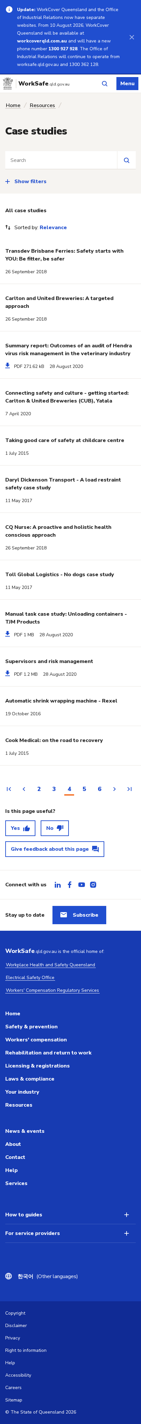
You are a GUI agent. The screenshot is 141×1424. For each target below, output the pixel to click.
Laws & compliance (29, 1079)
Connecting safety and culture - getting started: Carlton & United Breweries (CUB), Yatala (67, 396)
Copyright (15, 1313)
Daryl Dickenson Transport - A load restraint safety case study (63, 483)
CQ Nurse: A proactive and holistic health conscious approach (58, 531)
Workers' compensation (36, 1039)
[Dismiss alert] (132, 37)
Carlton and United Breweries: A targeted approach (59, 302)
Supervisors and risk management (49, 661)
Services (16, 1183)
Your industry (22, 1092)
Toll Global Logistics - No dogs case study (59, 574)
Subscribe (85, 915)
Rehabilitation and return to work (48, 1052)
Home (13, 105)
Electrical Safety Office (30, 977)
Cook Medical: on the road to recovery (54, 740)
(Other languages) (48, 1276)
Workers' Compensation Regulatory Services (52, 990)
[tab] (57, 884)
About (13, 1144)
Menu (127, 83)
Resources (42, 105)
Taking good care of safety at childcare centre (64, 440)
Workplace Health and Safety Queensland (50, 965)
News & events (25, 1131)
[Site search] (126, 160)
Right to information (26, 1350)
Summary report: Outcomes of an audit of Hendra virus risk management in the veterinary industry (68, 349)
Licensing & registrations (37, 1065)
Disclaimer (16, 1325)
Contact (15, 1157)
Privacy (12, 1338)
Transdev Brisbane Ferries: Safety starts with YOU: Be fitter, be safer (64, 254)
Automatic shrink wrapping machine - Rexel (61, 700)
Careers (13, 1387)
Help (11, 1170)
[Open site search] (104, 83)
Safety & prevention (31, 1026)
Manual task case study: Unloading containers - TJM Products (66, 617)
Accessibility (18, 1375)
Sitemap (13, 1400)
